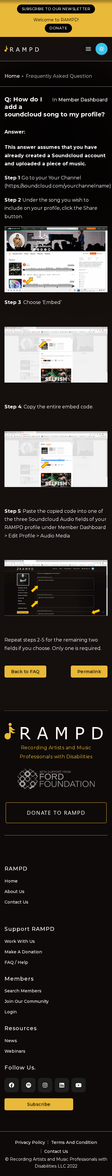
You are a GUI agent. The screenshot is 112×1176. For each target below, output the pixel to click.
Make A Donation (23, 952)
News (10, 1040)
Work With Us (19, 941)
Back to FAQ (25, 671)
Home (12, 76)
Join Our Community (26, 1001)
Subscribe (38, 1104)
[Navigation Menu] (88, 49)
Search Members (23, 991)
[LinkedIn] (62, 1085)
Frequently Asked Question (59, 76)
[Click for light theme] (102, 49)
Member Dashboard (83, 100)
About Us (14, 891)
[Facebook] (11, 1085)
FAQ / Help (16, 962)
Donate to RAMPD (56, 812)
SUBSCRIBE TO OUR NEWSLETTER (56, 9)
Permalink (89, 671)
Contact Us (16, 902)
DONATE (58, 28)
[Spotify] (28, 1085)
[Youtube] (78, 1085)
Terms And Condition (74, 1142)
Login (10, 1012)
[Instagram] (45, 1085)
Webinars (14, 1051)
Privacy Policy (30, 1142)
